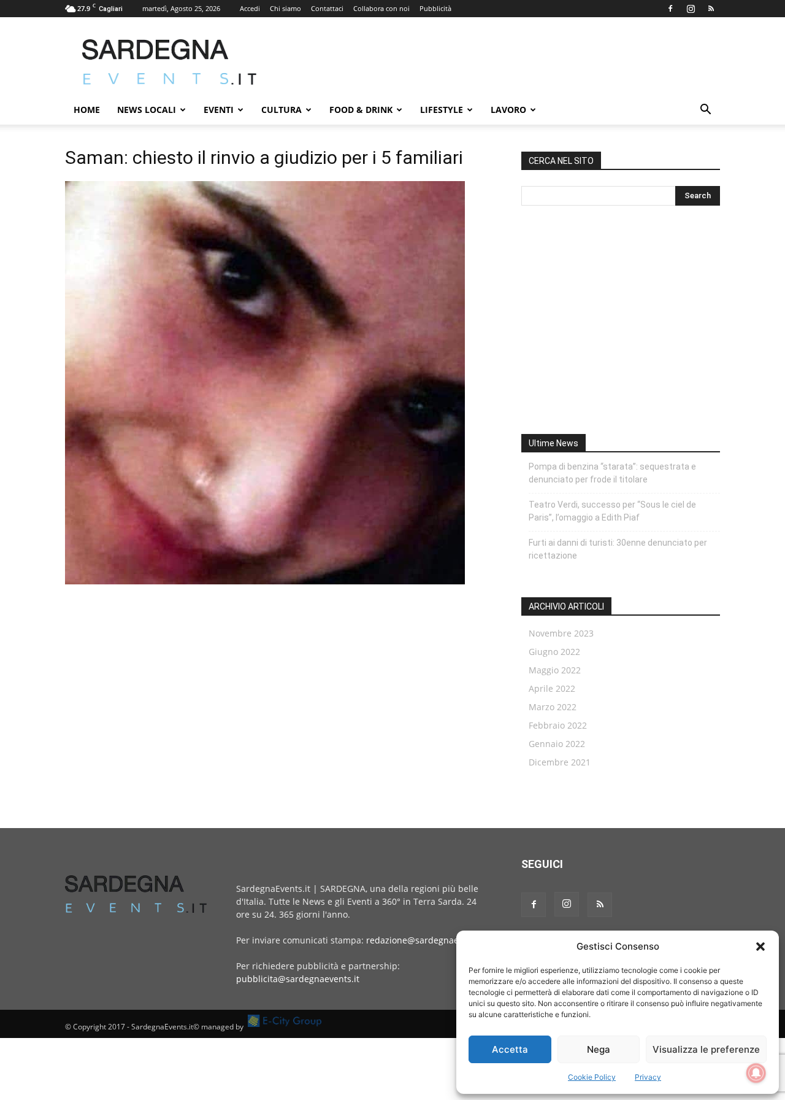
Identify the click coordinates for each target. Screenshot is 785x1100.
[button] (760, 946)
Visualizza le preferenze (706, 1049)
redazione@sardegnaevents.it (427, 940)
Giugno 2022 (554, 651)
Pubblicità (435, 8)
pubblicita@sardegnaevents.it (297, 979)
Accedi (250, 8)
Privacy (648, 1077)
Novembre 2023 (561, 633)
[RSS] (711, 8)
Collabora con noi (381, 8)
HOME (87, 109)
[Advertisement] (497, 62)
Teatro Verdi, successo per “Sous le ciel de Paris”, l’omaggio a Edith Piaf (612, 511)
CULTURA (281, 109)
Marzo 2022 (552, 707)
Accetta (510, 1049)
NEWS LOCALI (146, 109)
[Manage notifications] (756, 1073)
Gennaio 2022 (557, 743)
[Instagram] (690, 8)
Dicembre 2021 (560, 762)
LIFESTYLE (441, 109)
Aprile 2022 (552, 688)
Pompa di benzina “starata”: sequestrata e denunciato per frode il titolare (612, 473)
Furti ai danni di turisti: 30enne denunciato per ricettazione (618, 549)
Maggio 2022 (555, 670)
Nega (598, 1049)
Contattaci (327, 8)
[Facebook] (670, 8)
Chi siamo (285, 8)
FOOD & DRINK (360, 109)
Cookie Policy (592, 1077)
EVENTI (219, 109)
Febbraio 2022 (558, 725)
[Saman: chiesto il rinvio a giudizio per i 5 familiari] (265, 581)
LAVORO (508, 109)
